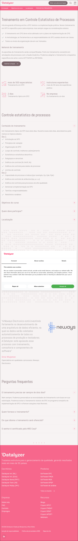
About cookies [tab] (39, 261)
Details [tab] (64, 261)
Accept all (63, 286)
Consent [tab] (14, 261)
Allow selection (39, 286)
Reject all (15, 286)
